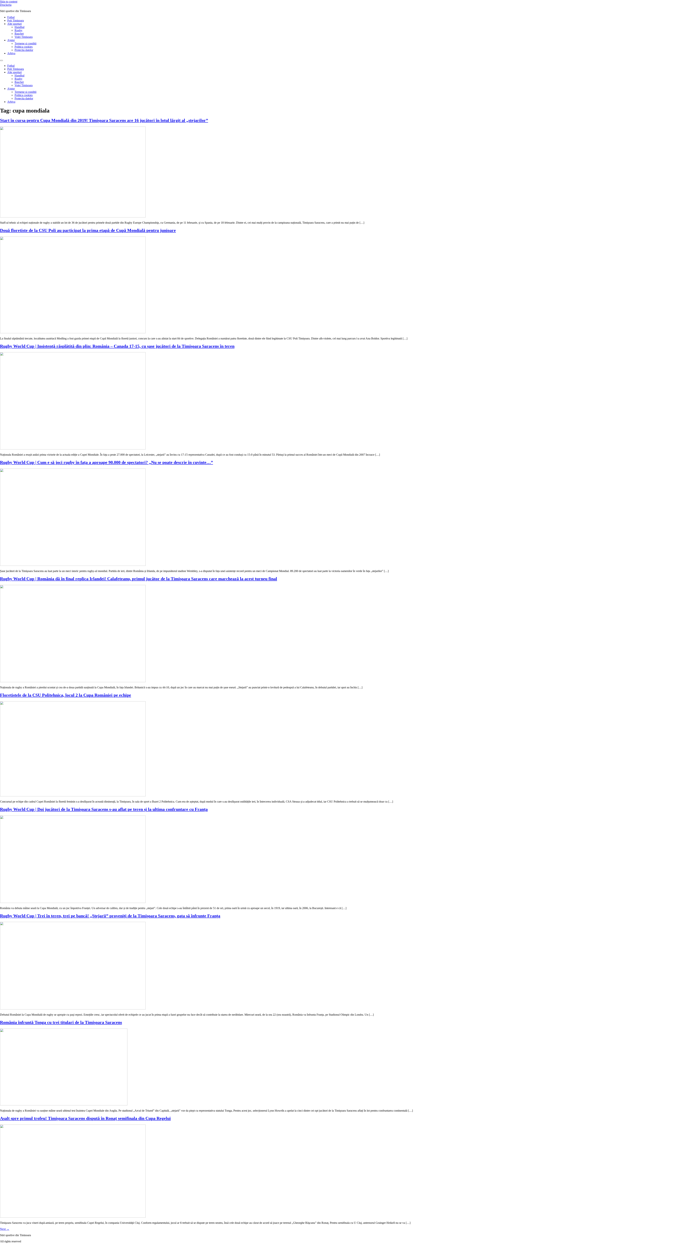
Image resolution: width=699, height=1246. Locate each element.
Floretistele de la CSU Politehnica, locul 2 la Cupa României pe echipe (65, 695)
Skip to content (8, 1)
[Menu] (1, 60)
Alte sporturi (14, 23)
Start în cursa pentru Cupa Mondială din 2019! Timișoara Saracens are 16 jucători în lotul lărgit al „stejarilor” (104, 120)
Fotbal (11, 17)
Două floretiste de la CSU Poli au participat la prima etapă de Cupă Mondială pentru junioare (88, 230)
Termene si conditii (25, 43)
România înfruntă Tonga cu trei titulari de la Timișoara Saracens (61, 1022)
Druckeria (5, 4)
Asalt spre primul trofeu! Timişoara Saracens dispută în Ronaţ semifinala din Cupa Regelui (85, 1118)
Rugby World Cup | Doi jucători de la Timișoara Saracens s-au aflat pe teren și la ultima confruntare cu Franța (104, 809)
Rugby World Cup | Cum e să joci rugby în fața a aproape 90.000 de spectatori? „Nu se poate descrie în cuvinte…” (106, 462)
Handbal (19, 27)
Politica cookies (24, 46)
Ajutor (11, 40)
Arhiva (11, 53)
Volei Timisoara (24, 36)
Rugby (18, 30)
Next (4, 1229)
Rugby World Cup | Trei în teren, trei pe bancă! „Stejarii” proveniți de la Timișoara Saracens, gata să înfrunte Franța (110, 915)
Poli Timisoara (15, 20)
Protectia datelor (24, 50)
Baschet (19, 33)
